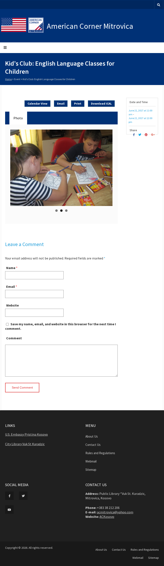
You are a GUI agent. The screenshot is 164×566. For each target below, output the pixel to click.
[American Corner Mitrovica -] (24, 25)
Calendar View (37, 103)
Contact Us (93, 445)
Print (77, 103)
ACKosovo (107, 516)
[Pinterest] (147, 134)
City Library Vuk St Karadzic (25, 444)
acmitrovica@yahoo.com (115, 512)
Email (10, 286)
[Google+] (153, 134)
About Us (91, 436)
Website (12, 305)
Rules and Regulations (100, 453)
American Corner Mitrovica (90, 26)
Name (10, 268)
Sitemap (90, 470)
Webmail (91, 461)
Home (8, 79)
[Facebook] (134, 134)
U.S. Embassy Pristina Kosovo (26, 434)
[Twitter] (140, 134)
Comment (14, 338)
